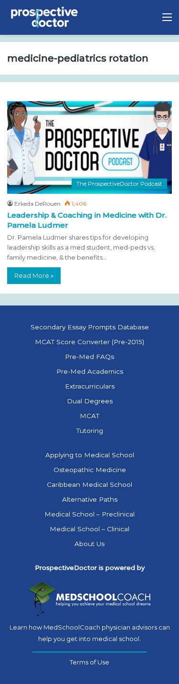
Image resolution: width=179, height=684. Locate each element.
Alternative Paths (89, 499)
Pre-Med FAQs (89, 356)
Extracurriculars (90, 386)
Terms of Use (89, 662)
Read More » (33, 275)
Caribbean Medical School (89, 484)
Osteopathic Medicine (89, 470)
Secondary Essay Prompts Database (90, 327)
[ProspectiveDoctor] (45, 17)
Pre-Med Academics (89, 371)
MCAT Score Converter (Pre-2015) (89, 342)
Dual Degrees (90, 401)
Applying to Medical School (89, 455)
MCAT (89, 416)
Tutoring (89, 430)
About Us (89, 543)
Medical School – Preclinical (89, 514)
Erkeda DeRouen (37, 203)
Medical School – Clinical (89, 529)
